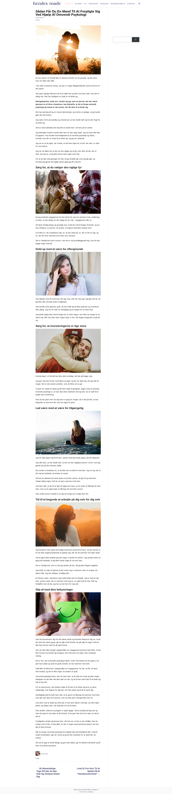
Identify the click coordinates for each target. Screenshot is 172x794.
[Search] (135, 39)
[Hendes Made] (48, 4)
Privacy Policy (86, 789)
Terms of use (77, 789)
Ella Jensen (40, 17)
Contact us (95, 789)
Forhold (37, 20)
